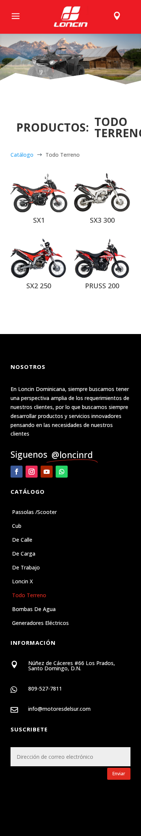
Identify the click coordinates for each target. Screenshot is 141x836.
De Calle (22, 540)
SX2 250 (38, 285)
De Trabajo (26, 568)
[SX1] (39, 193)
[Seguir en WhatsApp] (62, 472)
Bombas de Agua (34, 610)
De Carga (23, 554)
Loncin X (22, 582)
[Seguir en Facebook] (17, 472)
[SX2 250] (39, 258)
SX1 (39, 220)
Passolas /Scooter (34, 512)
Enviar (118, 773)
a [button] (15, 16)
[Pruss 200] (102, 258)
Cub (16, 526)
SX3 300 (102, 220)
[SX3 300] (102, 193)
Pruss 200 (102, 285)
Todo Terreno (29, 596)
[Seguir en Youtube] (47, 472)
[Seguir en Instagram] (32, 472)
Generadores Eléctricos (40, 623)
